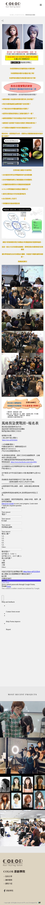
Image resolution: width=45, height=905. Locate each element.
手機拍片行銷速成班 (22, 768)
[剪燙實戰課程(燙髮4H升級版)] (22, 819)
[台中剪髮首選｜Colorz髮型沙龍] (13, 862)
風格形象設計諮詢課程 (22, 804)
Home (12, 15)
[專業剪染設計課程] (22, 37)
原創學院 (9, 890)
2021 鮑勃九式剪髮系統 (22, 732)
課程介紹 (8, 883)
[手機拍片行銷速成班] (22, 746)
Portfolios (19, 15)
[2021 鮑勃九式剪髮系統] (22, 710)
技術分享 (8, 876)
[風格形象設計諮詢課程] (22, 783)
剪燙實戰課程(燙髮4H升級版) (22, 840)
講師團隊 (8, 880)
